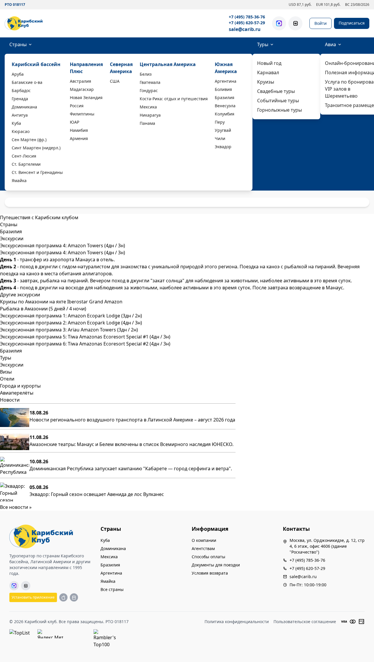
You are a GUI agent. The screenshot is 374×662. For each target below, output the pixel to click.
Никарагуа (150, 115)
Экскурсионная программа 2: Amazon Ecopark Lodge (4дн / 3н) (71, 322)
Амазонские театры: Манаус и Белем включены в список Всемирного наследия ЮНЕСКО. (131, 444)
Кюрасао (21, 131)
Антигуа (20, 115)
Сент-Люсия (24, 156)
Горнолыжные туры (279, 110)
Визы (6, 372)
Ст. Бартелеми (26, 164)
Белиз (146, 74)
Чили (220, 138)
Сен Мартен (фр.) (29, 139)
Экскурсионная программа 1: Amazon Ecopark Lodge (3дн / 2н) (71, 315)
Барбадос (21, 90)
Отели (7, 379)
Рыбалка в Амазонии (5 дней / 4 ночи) (43, 308)
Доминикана (24, 107)
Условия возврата (210, 573)
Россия (77, 105)
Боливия (223, 89)
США (115, 81)
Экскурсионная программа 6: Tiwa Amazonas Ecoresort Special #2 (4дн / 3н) (85, 343)
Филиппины (82, 114)
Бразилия (224, 97)
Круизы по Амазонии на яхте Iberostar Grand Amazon (61, 301)
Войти (320, 23)
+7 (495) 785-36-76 (247, 17)
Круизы (265, 82)
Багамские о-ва (27, 82)
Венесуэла (225, 105)
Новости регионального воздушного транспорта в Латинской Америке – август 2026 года (132, 419)
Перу (220, 122)
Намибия (79, 130)
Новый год (269, 63)
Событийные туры (278, 100)
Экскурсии (11, 365)
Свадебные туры (276, 91)
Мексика (148, 107)
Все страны (112, 589)
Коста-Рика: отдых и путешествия (174, 98)
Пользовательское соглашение (304, 621)
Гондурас (149, 90)
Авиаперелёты (16, 393)
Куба (16, 123)
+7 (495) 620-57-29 (247, 22)
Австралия (80, 81)
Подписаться (352, 23)
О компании (204, 540)
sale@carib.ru (245, 29)
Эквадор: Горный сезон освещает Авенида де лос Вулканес (97, 494)
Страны (18, 44)
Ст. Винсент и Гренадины (37, 172)
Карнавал (268, 72)
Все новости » (16, 507)
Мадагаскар (82, 89)
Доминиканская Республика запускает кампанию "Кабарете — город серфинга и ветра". (131, 468)
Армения (79, 138)
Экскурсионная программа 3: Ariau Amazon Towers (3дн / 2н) (69, 329)
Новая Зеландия (86, 97)
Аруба (18, 74)
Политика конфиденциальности (237, 621)
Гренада (20, 98)
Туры (262, 44)
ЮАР (74, 122)
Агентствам (203, 548)
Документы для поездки (216, 565)
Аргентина (225, 81)
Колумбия (224, 114)
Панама (147, 123)
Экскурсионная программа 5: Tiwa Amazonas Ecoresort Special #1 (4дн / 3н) (85, 336)
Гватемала (150, 82)
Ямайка (19, 180)
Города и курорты (20, 386)
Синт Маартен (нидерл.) (36, 148)
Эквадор (223, 146)
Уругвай (223, 130)
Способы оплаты (208, 556)
